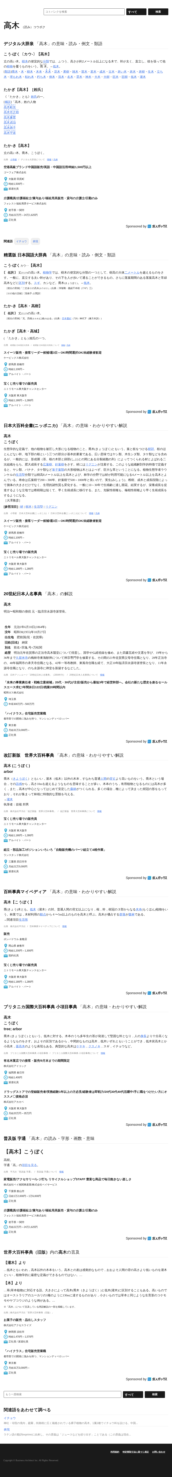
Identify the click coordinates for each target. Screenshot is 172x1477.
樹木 (25, 61)
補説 (8, 102)
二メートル (132, 272)
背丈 (113, 778)
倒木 (52, 77)
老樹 (142, 71)
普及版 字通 (15, 1138)
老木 (133, 71)
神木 (88, 77)
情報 (49, 159)
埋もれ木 (16, 77)
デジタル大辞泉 (19, 43)
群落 (122, 914)
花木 (57, 71)
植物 (10, 66)
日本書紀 (66, 318)
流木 (61, 77)
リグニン (91, 464)
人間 (103, 778)
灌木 (143, 77)
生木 (151, 71)
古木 (112, 71)
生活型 (20, 474)
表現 (35, 241)
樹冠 (151, 449)
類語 (8, 71)
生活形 (23, 919)
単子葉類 (58, 469)
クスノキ (94, 1046)
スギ (37, 283)
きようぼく (20, 778)
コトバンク (20, 11)
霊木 (79, 77)
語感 (19, 784)
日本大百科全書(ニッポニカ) (31, 425)
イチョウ (21, 241)
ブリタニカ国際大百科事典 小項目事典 (40, 1006)
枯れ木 (29, 77)
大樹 (106, 77)
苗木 (84, 71)
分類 (46, 61)
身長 (143, 1036)
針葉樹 (59, 464)
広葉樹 (47, 464)
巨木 (116, 77)
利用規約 (115, 1452)
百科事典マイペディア (25, 891)
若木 (93, 71)
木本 (39, 71)
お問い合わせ (158, 1452)
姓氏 (34, 96)
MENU (7, 3)
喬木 (15, 71)
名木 (70, 77)
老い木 (122, 71)
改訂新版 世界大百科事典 (29, 755)
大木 (97, 77)
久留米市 (22, 657)
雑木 (75, 71)
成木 (102, 71)
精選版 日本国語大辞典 (25, 255)
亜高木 (20, 1046)
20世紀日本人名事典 (23, 593)
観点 (43, 914)
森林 (73, 789)
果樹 (66, 71)
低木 (56, 66)
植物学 (47, 272)
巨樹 (125, 77)
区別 (22, 283)
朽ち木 (41, 77)
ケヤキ (80, 1046)
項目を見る (29, 1165)
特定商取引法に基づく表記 (136, 1452)
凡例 (55, 159)
